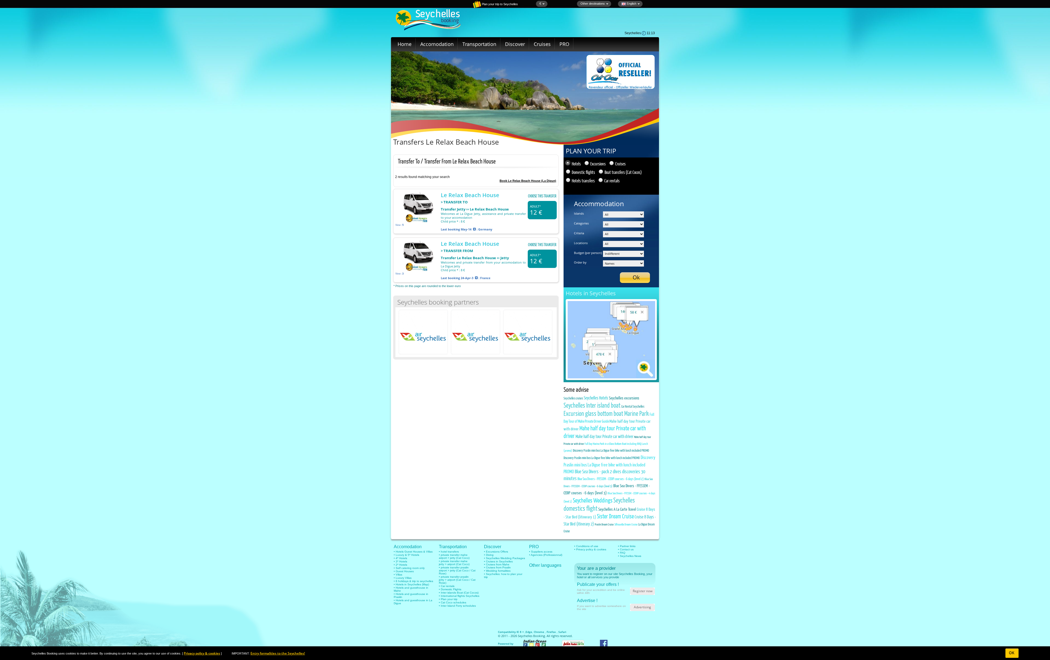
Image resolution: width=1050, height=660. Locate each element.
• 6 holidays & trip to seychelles (413, 581)
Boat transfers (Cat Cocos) (623, 172)
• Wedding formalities (497, 570)
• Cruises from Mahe (496, 564)
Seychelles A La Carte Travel (616, 509)
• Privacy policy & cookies (590, 549)
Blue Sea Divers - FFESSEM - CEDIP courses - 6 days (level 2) (611, 479)
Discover (515, 44)
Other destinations (593, 3)
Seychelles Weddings (592, 500)
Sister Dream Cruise (615, 516)
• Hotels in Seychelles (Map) (411, 584)
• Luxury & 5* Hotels (406, 554)
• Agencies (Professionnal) (545, 554)
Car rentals (612, 180)
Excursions (598, 163)
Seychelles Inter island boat (592, 405)
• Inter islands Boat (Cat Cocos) (459, 592)
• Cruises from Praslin (497, 567)
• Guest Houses (404, 571)
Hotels (576, 163)
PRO (564, 44)
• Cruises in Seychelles (498, 561)
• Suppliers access (540, 551)
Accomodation (437, 44)
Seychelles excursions (624, 397)
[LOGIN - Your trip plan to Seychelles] (458, 6)
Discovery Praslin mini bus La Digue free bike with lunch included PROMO (611, 450)
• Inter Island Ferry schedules (457, 605)
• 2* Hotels (400, 564)
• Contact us (626, 549)
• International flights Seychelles (459, 595)
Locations (581, 243)
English (631, 3)
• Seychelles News (629, 555)
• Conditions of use (586, 546)
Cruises (542, 44)
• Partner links (626, 546)
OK (1012, 653)
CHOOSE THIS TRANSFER (542, 196)
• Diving (489, 554)
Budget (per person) (588, 253)
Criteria (579, 233)
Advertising (642, 607)
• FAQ (621, 552)
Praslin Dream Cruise (604, 524)
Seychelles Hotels (596, 397)
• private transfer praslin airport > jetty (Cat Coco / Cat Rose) (457, 570)
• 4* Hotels (400, 558)
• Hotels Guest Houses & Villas (413, 551)
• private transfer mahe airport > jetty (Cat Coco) (454, 556)
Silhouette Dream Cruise (625, 524)
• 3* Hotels (400, 561)
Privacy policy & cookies (202, 653)
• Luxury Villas (403, 577)
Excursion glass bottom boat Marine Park (606, 413)
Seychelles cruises (573, 398)
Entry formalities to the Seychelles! (277, 653)
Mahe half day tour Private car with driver (605, 436)
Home (405, 44)
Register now (642, 591)
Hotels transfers (583, 180)
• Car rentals (446, 586)
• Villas (398, 574)
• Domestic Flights (450, 589)
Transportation (479, 44)
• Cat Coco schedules (452, 602)
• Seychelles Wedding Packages (504, 558)
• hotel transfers (449, 551)
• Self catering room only (409, 568)
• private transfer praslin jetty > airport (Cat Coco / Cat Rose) (457, 579)
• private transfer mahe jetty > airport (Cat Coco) (454, 563)
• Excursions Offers (496, 551)
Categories (581, 223)
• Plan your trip (448, 599)
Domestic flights (583, 172)
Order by (580, 262)
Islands (579, 213)
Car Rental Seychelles (632, 406)
